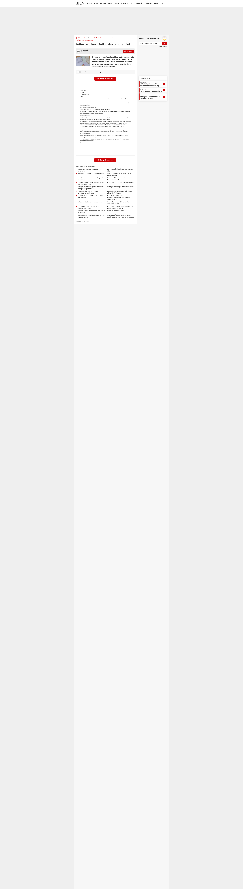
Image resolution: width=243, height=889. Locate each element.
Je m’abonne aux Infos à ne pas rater (94, 72)
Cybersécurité (136, 3)
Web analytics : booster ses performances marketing (150, 84)
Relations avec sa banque (85, 40)
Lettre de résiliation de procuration (90, 202)
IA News (89, 3)
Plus (156, 3)
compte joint (94, 107)
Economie (148, 3)
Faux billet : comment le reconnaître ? (120, 182)
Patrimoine (82, 38)
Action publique (106, 3)
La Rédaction (85, 50)
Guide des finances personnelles (104, 38)
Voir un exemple (163, 46)
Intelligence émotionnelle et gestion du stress (150, 97)
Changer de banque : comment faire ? (120, 186)
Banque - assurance (122, 38)
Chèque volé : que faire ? (115, 210)
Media (117, 3)
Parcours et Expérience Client (151, 90)
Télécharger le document (105, 78)
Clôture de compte (83, 221)
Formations (145, 78)
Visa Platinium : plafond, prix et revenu (91, 173)
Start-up (124, 3)
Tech (96, 3)
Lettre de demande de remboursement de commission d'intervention (118, 197)
